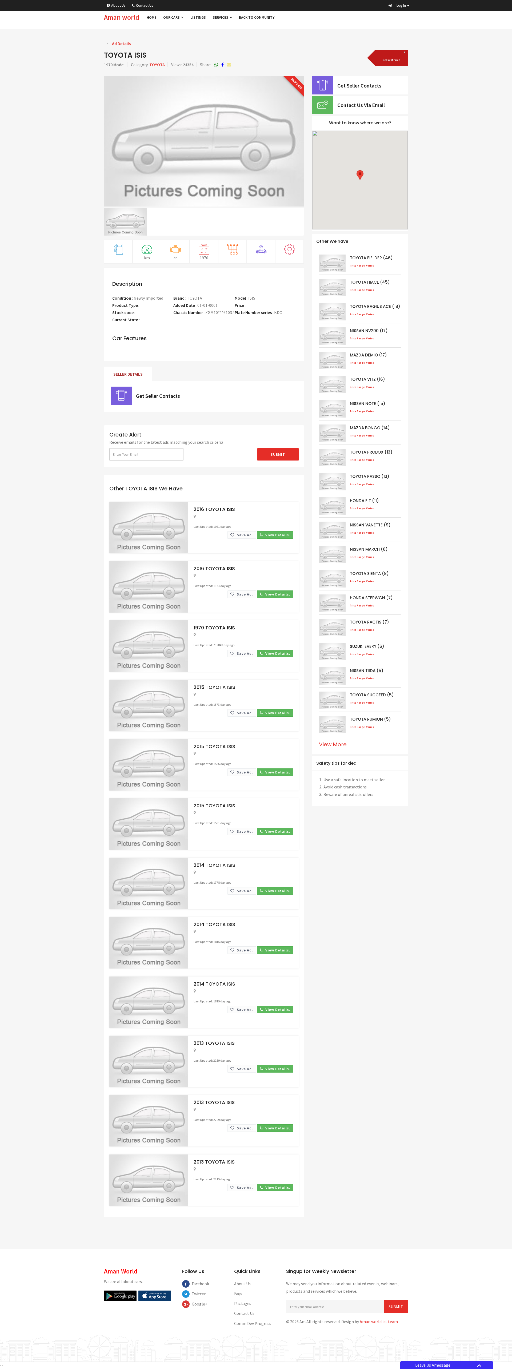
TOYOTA (157, 64)
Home (151, 17)
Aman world (121, 17)
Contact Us (144, 5)
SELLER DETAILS (128, 374)
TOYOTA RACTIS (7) (369, 622)
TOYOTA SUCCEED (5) (372, 695)
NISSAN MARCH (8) (369, 549)
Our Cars (172, 17)
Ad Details (121, 43)
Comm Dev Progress (252, 1323)
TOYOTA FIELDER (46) (371, 258)
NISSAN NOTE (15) (367, 403)
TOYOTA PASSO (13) (369, 476)
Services (221, 17)
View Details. (277, 535)
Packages (242, 1303)
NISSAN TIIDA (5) (366, 670)
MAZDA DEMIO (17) (368, 355)
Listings (198, 17)
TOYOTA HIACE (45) (370, 282)
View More (333, 744)
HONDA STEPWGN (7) (371, 598)
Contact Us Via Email (361, 105)
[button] (399, 5)
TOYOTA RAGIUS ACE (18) (375, 306)
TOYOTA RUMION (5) (370, 719)
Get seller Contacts (158, 395)
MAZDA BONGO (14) (370, 428)
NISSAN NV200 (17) (369, 331)
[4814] (390, 58)
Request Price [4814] (258, 305)
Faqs (238, 1293)
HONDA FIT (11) (364, 500)
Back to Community (256, 17)
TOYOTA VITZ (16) (367, 379)
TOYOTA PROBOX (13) (371, 452)
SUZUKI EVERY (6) (367, 646)
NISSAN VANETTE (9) (370, 525)
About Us (118, 5)
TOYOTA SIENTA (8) (369, 573)
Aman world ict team (379, 1321)
